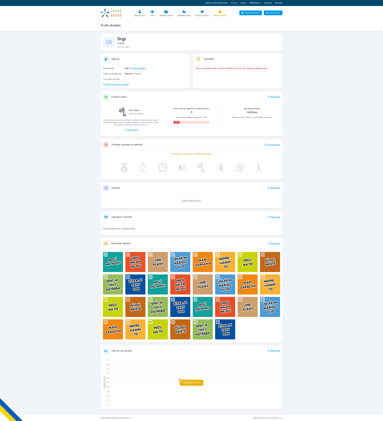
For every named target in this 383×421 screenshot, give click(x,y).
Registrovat (252, 13)
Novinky (268, 2)
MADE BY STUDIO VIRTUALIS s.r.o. (267, 418)
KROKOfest (255, 2)
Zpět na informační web (216, 2)
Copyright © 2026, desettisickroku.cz (116, 418)
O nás (234, 2)
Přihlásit (274, 13)
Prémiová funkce (191, 382)
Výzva (243, 2)
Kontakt (278, 2)
